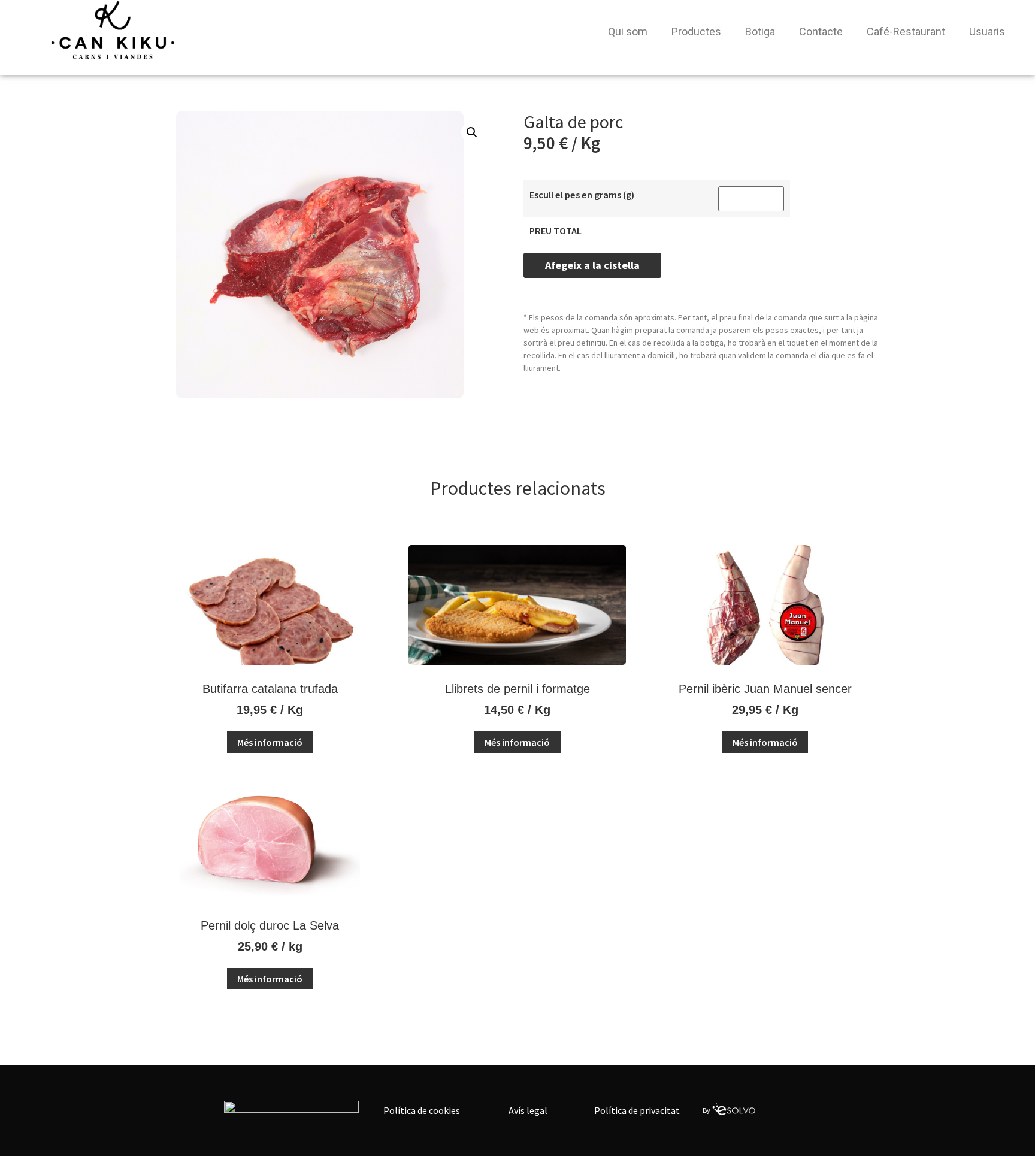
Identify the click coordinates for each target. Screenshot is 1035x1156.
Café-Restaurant (906, 31)
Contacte (821, 31)
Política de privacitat (637, 1110)
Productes (696, 31)
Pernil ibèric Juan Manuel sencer (765, 688)
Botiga (760, 31)
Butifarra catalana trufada (270, 688)
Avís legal (528, 1110)
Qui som (627, 31)
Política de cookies (421, 1110)
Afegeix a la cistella (592, 265)
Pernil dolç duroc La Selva (270, 925)
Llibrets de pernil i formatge (517, 688)
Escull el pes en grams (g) (581, 194)
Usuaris (987, 31)
